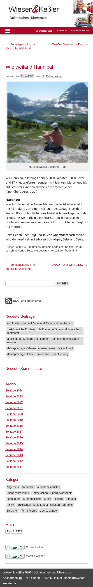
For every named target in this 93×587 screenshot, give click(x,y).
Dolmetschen (40, 493)
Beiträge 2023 (14, 396)
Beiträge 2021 (14, 408)
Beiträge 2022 (14, 402)
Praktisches (23, 504)
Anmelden (14, 531)
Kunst (47, 499)
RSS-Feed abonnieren (27, 301)
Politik (10, 504)
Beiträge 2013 (14, 455)
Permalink (71, 250)
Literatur (71, 499)
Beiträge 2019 (14, 420)
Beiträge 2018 (14, 425)
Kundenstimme (32, 499)
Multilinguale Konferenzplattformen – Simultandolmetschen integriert (43, 340)
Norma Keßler (34, 547)
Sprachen (13, 510)
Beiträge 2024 (14, 390)
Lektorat (58, 499)
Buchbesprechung (18, 493)
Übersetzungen (49, 510)
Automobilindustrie (48, 487)
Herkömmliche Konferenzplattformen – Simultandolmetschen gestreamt (44, 331)
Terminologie (29, 510)
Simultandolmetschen (46, 504)
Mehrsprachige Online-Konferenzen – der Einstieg (37, 354)
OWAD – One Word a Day (69, 44)
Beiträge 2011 (14, 466)
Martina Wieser (54, 76)
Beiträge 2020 (14, 414)
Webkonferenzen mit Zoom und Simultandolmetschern (40, 323)
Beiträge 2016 (14, 437)
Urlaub (77, 247)
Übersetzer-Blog (44, 31)
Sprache (67, 504)
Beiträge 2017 (14, 431)
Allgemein (45, 247)
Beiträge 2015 (14, 443)
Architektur (28, 487)
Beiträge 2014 (14, 449)
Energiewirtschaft (61, 493)
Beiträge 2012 (14, 461)
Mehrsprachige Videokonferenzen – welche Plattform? (40, 348)
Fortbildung (14, 499)
